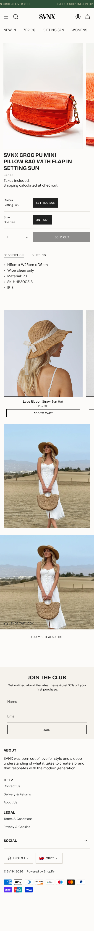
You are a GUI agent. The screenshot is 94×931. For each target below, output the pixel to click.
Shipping (11, 185)
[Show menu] (5, 16)
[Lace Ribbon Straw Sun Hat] (43, 353)
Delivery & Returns (17, 794)
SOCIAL (10, 840)
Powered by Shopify (41, 871)
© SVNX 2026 (13, 871)
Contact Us (12, 786)
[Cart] (87, 16)
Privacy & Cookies (17, 827)
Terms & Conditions (18, 819)
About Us (10, 802)
